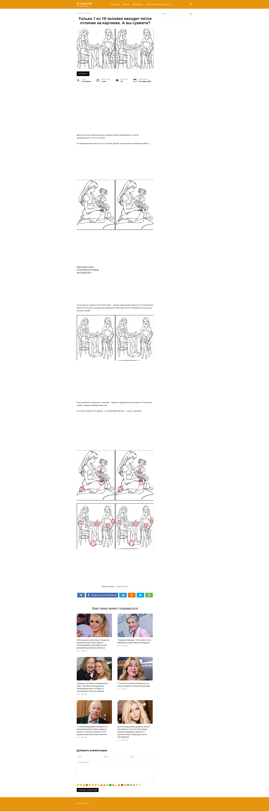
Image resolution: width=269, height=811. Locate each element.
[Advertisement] (107, 109)
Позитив (126, 4)
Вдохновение (137, 4)
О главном (84, 3)
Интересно (115, 4)
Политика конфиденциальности (158, 4)
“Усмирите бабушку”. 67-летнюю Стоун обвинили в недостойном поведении (134, 641)
